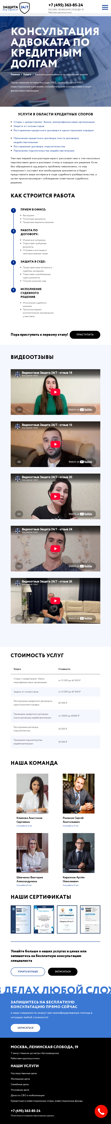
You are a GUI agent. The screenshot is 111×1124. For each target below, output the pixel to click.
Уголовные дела (20, 1090)
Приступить (85, 334)
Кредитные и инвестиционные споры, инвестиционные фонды (47, 1101)
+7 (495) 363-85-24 (65, 5)
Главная (15, 74)
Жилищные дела (20, 1079)
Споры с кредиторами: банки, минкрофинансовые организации (54, 122)
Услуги (27, 74)
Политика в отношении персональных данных (32, 1115)
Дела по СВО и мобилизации (28, 1095)
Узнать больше (28, 971)
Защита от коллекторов (29, 126)
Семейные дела (20, 1084)
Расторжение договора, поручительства (39, 146)
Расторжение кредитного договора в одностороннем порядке (54, 130)
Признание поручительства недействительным (44, 151)
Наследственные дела (24, 1073)
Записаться (63, 971)
